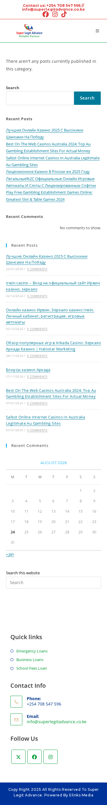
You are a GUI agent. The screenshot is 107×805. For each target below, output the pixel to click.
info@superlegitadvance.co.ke (56, 721)
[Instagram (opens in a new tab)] (55, 14)
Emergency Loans (32, 651)
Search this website (23, 572)
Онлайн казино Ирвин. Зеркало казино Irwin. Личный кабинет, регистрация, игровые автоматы (50, 316)
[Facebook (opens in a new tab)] (46, 14)
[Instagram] (50, 757)
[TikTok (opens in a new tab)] (63, 14)
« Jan (10, 554)
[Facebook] (34, 757)
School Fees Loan (31, 668)
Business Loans (29, 659)
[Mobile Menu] (98, 30)
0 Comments (37, 269)
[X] (18, 757)
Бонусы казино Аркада (28, 369)
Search (12, 87)
